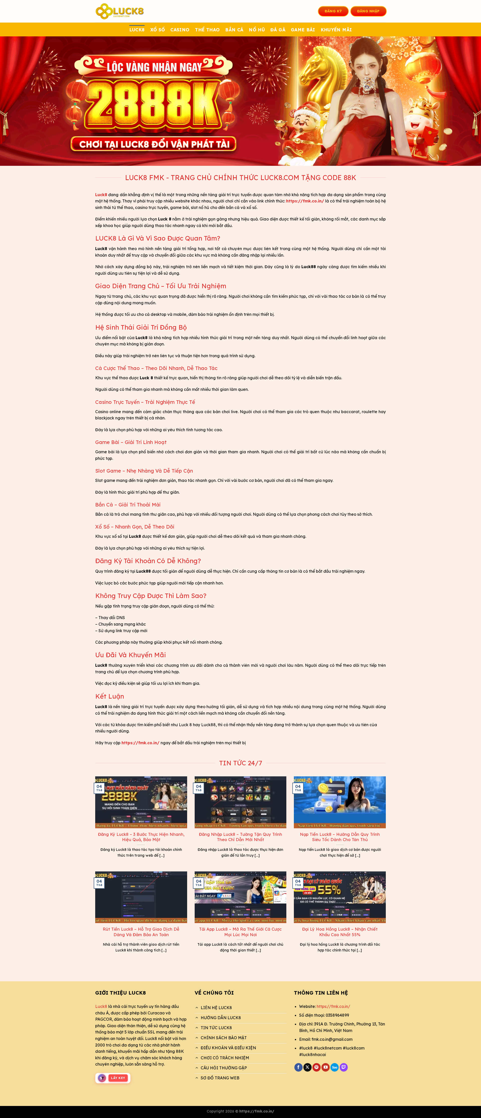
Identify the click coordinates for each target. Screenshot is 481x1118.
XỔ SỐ (157, 29)
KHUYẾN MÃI (336, 29)
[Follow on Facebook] (298, 1067)
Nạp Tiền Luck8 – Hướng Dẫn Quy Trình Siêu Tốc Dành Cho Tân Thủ (340, 837)
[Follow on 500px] (334, 1067)
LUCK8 (137, 29)
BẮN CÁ (234, 29)
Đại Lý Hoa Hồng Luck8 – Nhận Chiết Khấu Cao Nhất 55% (340, 931)
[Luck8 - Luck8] (120, 11)
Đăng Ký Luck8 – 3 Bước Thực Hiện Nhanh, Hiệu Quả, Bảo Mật (141, 837)
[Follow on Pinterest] (316, 1067)
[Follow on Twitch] (344, 1067)
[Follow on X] (307, 1067)
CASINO (179, 29)
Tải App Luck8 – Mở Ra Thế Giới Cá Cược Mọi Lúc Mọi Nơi (240, 931)
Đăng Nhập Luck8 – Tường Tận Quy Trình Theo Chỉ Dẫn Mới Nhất (240, 837)
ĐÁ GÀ (277, 29)
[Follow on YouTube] (325, 1067)
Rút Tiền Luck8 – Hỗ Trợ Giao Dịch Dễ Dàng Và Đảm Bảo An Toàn (141, 931)
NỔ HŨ (257, 29)
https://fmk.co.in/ (333, 1006)
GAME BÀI (303, 29)
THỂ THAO (207, 29)
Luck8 (101, 1006)
